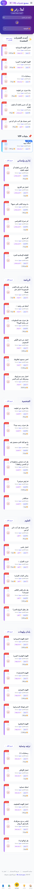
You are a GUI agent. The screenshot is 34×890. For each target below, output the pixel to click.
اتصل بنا (4, 871)
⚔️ (6, 53)
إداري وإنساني (23, 160)
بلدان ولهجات (24, 631)
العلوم (27, 520)
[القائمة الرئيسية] (31, 3)
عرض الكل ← (9, 160)
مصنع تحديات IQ (21, 2)
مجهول (22, 50)
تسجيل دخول (4, 3)
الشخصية (26, 401)
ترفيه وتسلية (24, 746)
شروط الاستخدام (14, 871)
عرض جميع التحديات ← (9, 39)
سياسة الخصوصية (27, 871)
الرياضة (27, 279)
